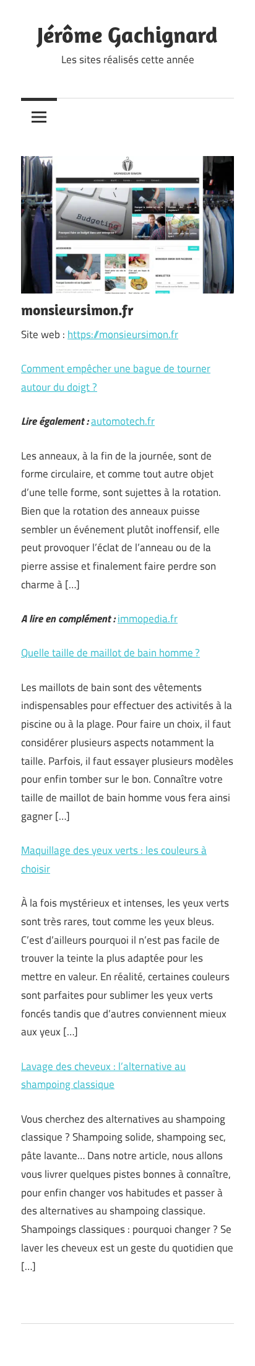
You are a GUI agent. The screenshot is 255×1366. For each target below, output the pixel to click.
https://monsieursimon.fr (122, 334)
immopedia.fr (148, 619)
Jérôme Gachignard (127, 34)
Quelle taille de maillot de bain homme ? (110, 653)
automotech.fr (123, 421)
